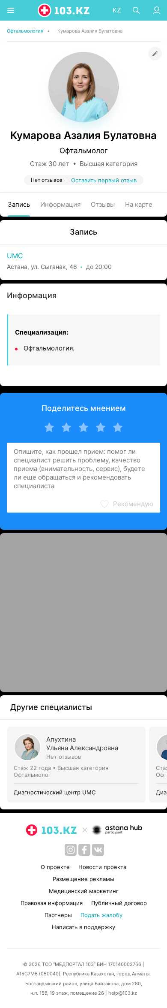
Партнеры (58, 914)
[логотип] (64, 10)
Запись (19, 204)
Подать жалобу (101, 914)
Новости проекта (102, 866)
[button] (126, 504)
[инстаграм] (71, 850)
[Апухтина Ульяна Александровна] (78, 765)
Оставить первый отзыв (104, 180)
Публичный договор (119, 902)
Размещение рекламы (83, 878)
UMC (15, 255)
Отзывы (103, 204)
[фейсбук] (84, 850)
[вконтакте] (98, 850)
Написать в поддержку (83, 926)
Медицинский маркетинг (84, 890)
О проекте (55, 866)
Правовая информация (52, 902)
